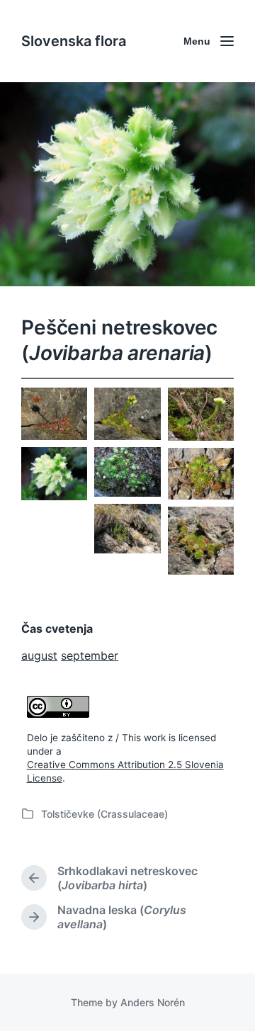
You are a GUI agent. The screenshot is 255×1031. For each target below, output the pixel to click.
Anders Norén (152, 1002)
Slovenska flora (73, 41)
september (89, 655)
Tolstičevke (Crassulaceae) (104, 814)
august (39, 655)
